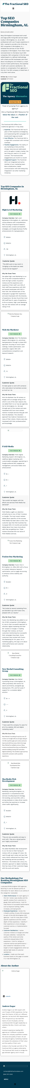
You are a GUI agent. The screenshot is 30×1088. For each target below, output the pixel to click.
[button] (13, 8)
